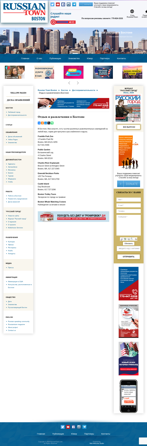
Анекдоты (11, 253)
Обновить (128, 243)
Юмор (90, 58)
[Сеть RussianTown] (130, 10)
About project (13, 327)
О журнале (12, 222)
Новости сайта (13, 216)
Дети (10, 301)
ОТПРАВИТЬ (128, 257)
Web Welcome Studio (97, 443)
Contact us (12, 330)
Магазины (12, 170)
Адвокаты (11, 164)
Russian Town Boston (47, 90)
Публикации (55, 58)
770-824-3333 (117, 18)
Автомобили (12, 167)
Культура (11, 242)
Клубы (10, 250)
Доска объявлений (18, 100)
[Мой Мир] (45, 123)
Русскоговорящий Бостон (17, 307)
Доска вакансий (14, 202)
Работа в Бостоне (14, 196)
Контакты (121, 58)
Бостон (64, 90)
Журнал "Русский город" (17, 219)
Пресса (11, 267)
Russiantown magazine (16, 324)
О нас (39, 58)
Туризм (10, 176)
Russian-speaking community (18, 321)
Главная (25, 58)
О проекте (12, 225)
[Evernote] (52, 123)
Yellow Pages (18, 93)
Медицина (12, 179)
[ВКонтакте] (39, 123)
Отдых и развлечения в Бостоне (54, 93)
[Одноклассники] (42, 123)
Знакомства (74, 58)
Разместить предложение (17, 199)
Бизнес (10, 173)
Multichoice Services (15, 228)
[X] (48, 123)
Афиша (11, 245)
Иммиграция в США (15, 281)
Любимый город (14, 112)
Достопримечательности (17, 115)
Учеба (10, 182)
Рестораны (12, 248)
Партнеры (105, 58)
